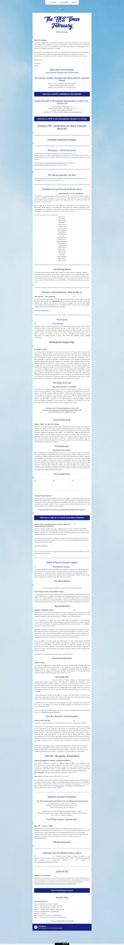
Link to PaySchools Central (62, 890)
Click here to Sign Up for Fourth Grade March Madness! (62, 518)
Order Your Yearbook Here (41, 310)
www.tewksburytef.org (40, 838)
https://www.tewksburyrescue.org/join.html (46, 862)
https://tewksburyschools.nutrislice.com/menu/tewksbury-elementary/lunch (55, 884)
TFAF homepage (59, 786)
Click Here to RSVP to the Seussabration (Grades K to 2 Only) (62, 119)
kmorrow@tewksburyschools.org (44, 165)
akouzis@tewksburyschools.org (56, 163)
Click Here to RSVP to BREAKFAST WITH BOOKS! (62, 94)
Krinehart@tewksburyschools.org (50, 712)
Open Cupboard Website (41, 546)
